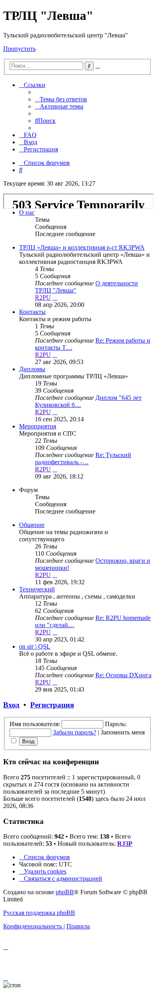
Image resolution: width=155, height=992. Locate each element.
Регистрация (52, 705)
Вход (11, 705)
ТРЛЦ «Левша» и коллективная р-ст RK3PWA (82, 247)
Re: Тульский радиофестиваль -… (83, 458)
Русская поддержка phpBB (39, 912)
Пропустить (19, 48)
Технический (37, 589)
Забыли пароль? (74, 732)
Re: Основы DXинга (123, 675)
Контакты (32, 311)
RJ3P (124, 843)
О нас (27, 212)
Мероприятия (37, 426)
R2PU (43, 297)
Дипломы (32, 369)
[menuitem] (61, 99)
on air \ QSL (34, 646)
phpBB (65, 892)
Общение (32, 524)
